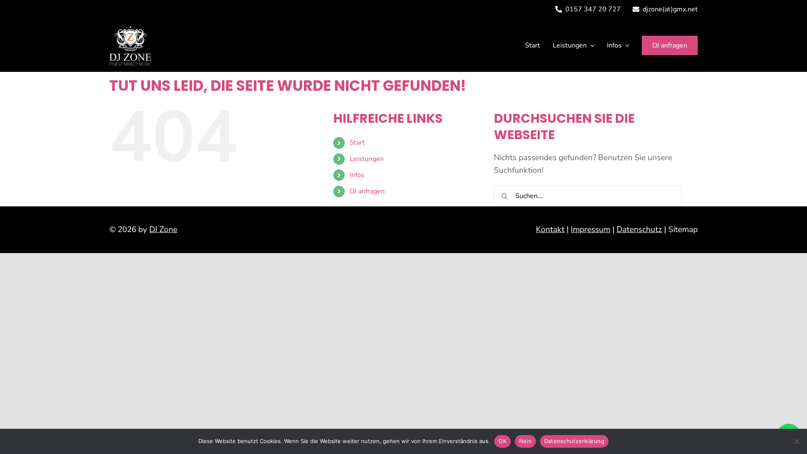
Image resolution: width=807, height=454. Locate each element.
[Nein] (796, 441)
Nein (525, 441)
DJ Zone (163, 229)
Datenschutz (639, 229)
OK (502, 441)
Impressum (590, 229)
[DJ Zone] (130, 29)
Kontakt (550, 229)
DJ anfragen (367, 191)
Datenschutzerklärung (574, 441)
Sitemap (683, 229)
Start (357, 142)
